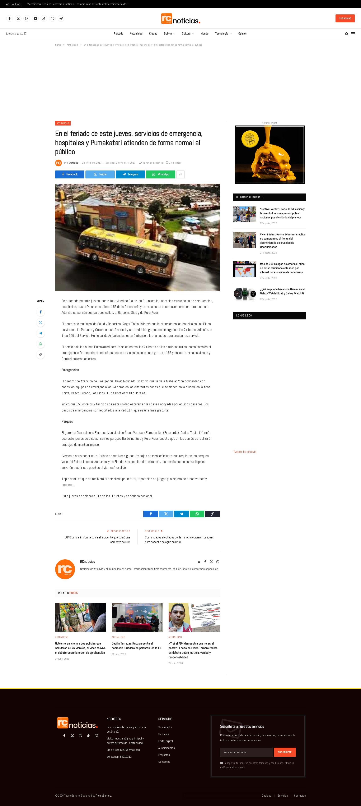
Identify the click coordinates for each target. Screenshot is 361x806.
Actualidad (136, 33)
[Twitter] (40, 322)
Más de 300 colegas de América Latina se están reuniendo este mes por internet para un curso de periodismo (282, 268)
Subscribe (345, 18)
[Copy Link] (40, 354)
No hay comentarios (152, 162)
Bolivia (168, 33)
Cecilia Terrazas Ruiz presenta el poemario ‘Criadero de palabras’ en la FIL (137, 645)
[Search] (346, 33)
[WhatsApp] (40, 344)
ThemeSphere (103, 795)
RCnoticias (72, 162)
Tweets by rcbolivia (244, 452)
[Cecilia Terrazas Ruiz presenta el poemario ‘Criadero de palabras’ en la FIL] (137, 617)
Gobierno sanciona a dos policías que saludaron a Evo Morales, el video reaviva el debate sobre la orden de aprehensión (80, 648)
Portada (118, 33)
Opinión (242, 33)
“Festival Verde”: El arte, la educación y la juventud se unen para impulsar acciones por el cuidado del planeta (282, 213)
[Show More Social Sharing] (180, 174)
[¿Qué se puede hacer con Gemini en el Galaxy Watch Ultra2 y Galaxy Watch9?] (244, 294)
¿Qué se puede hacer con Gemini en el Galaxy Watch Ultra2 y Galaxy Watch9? (282, 291)
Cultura (186, 33)
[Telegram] (40, 333)
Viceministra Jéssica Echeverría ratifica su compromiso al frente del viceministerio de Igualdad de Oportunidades (79, 4)
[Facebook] (40, 312)
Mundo (204, 33)
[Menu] (353, 33)
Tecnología (221, 33)
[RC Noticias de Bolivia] (180, 18)
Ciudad (153, 33)
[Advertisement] (180, 83)
